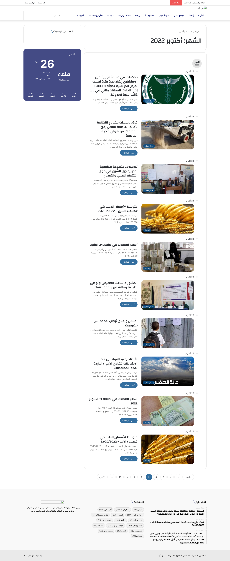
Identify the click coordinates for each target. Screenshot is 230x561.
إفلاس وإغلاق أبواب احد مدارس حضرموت (116, 323)
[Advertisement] (52, 127)
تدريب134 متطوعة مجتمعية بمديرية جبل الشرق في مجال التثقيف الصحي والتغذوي (118, 171)
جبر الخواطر (136, 520)
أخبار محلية (134, 515)
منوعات (110, 15)
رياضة (137, 15)
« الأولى (188, 477)
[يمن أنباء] (202, 8)
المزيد (81, 15)
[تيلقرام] (50, 517)
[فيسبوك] (58, 517)
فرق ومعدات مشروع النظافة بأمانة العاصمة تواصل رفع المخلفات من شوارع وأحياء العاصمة (117, 129)
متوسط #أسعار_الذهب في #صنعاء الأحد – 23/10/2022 (119, 439)
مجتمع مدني (179, 15)
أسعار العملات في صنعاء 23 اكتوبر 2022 (113, 401)
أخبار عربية (105, 509)
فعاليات (98, 525)
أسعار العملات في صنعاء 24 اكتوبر (114, 245)
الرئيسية (41, 2)
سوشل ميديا (164, 15)
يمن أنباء (161, 555)
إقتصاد (191, 15)
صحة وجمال (149, 15)
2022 (188, 31)
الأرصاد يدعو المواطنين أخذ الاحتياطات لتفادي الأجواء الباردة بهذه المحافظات (115, 363)
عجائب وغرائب (124, 15)
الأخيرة (102, 477)
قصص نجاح (136, 531)
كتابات (121, 531)
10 (120, 477)
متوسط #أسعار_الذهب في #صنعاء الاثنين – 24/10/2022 (118, 209)
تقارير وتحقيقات (96, 15)
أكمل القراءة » (128, 108)
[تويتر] (54, 517)
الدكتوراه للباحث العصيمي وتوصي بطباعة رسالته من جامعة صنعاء (114, 285)
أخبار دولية (122, 509)
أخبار (202, 15)
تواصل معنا (30, 2)
